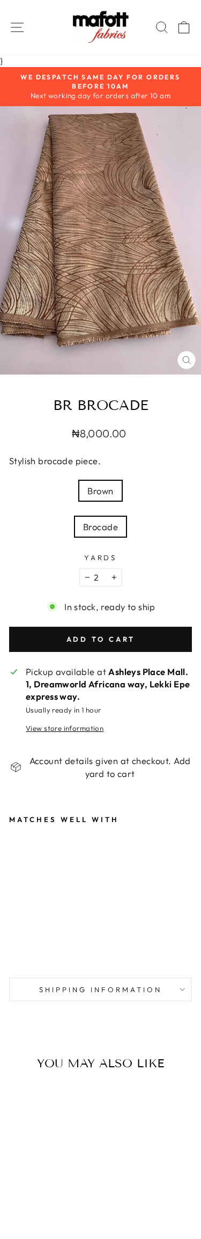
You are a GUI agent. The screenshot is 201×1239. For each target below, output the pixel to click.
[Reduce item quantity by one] (87, 577)
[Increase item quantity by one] (114, 577)
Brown (100, 490)
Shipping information (100, 989)
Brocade (100, 526)
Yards (100, 557)
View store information (64, 728)
